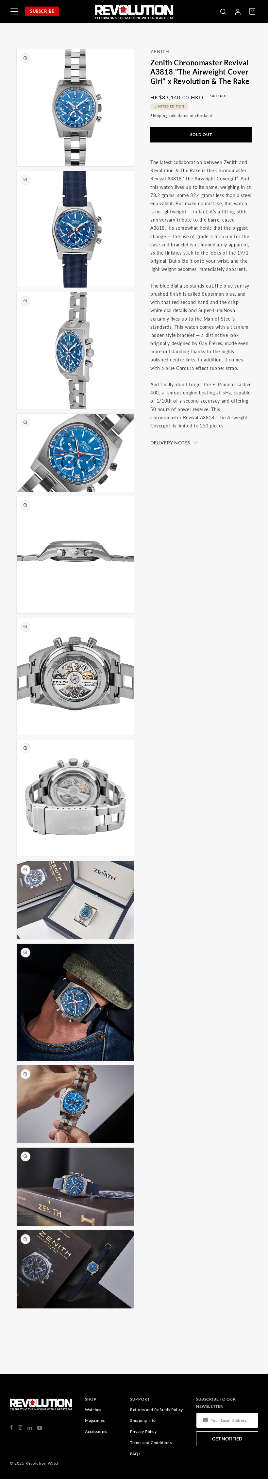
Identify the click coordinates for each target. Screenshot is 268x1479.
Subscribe (42, 11)
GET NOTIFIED (227, 1438)
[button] (223, 11)
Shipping (159, 115)
